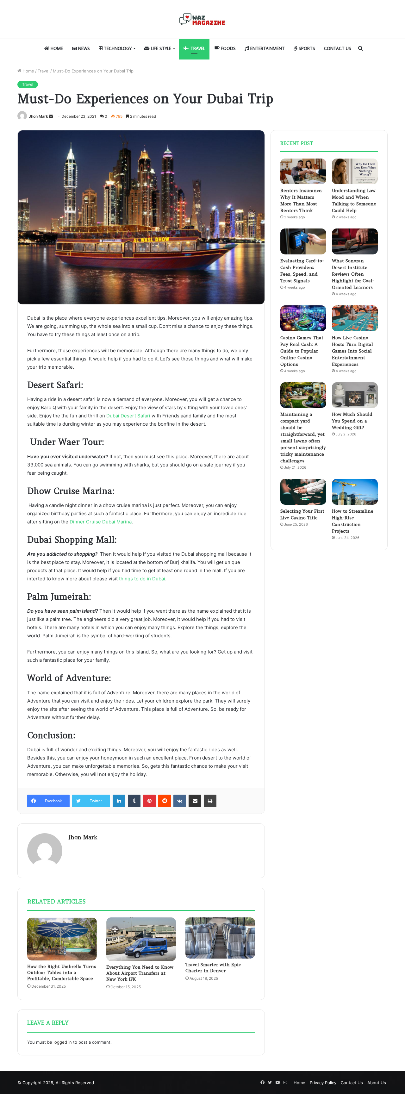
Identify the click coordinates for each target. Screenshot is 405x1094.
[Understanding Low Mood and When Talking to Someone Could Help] (355, 171)
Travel (197, 48)
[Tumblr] (134, 801)
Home (56, 48)
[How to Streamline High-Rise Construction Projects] (355, 492)
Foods (228, 48)
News (83, 48)
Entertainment (267, 48)
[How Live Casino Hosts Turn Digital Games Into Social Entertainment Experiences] (355, 318)
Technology (117, 48)
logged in (62, 1042)
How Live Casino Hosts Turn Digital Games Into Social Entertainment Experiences (352, 351)
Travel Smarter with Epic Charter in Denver (213, 967)
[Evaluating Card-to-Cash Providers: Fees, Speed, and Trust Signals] (303, 241)
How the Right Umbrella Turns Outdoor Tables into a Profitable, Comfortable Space (61, 972)
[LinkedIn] (119, 801)
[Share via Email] (195, 801)
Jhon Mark (38, 116)
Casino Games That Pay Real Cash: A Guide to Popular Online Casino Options (301, 351)
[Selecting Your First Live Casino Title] (303, 492)
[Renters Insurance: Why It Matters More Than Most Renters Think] (303, 171)
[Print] (210, 801)
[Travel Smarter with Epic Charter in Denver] (220, 938)
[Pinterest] (149, 801)
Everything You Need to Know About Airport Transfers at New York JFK (139, 973)
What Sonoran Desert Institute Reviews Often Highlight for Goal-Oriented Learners (353, 274)
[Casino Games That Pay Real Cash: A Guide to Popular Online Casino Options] (303, 318)
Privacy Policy (323, 1082)
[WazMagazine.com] (202, 19)
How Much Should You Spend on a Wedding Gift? (352, 420)
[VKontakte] (179, 801)
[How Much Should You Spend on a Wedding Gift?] (355, 395)
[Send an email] (51, 116)
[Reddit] (164, 801)
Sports (306, 48)
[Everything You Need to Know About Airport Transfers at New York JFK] (141, 939)
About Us (376, 1082)
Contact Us (337, 48)
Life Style (160, 48)
